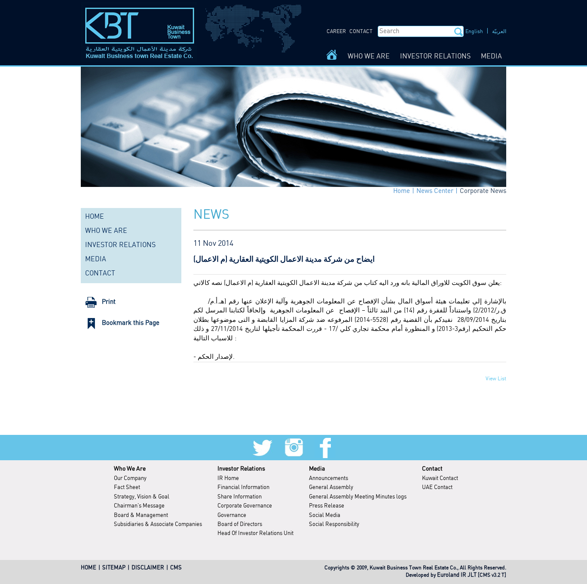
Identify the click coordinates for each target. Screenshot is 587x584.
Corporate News (483, 191)
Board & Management (141, 515)
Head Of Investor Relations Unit (255, 533)
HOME (94, 216)
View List (496, 379)
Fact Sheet (127, 487)
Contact (432, 469)
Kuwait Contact (440, 478)
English (474, 31)
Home (401, 191)
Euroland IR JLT (457, 575)
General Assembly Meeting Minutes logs (358, 497)
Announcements (328, 478)
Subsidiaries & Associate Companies (158, 524)
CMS (176, 568)
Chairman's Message (139, 506)
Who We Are (130, 469)
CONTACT (361, 31)
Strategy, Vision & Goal (141, 497)
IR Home (228, 478)
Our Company (130, 478)
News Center (434, 191)
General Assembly (331, 487)
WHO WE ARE (369, 56)
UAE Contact (437, 487)
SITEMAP (113, 568)
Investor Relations (241, 469)
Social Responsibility (334, 524)
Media (317, 469)
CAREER (336, 31)
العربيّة (499, 31)
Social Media (324, 515)
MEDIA (491, 56)
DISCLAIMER (147, 568)
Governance (231, 515)
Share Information (239, 497)
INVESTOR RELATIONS (435, 56)
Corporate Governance (244, 506)
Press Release (326, 506)
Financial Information (243, 487)
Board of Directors (239, 524)
